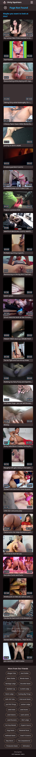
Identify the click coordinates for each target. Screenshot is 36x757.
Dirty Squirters (14, 2)
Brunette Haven (25, 684)
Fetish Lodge (9, 694)
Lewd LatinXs (25, 715)
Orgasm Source (26, 725)
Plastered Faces (24, 730)
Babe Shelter (11, 678)
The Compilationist (24, 741)
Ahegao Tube (11, 673)
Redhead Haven (10, 735)
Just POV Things (11, 704)
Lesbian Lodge (25, 704)
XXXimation (26, 746)
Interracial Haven (25, 699)
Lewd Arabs (11, 709)
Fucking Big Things (24, 694)
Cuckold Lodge (24, 689)
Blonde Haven (24, 678)
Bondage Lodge (11, 684)
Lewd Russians (12, 720)
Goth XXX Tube (10, 699)
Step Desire (9, 741)
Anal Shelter (25, 673)
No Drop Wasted (10, 725)
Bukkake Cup (11, 689)
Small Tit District (25, 735)
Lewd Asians (24, 709)
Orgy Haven (10, 730)
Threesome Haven (12, 746)
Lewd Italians (11, 715)
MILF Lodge (25, 720)
